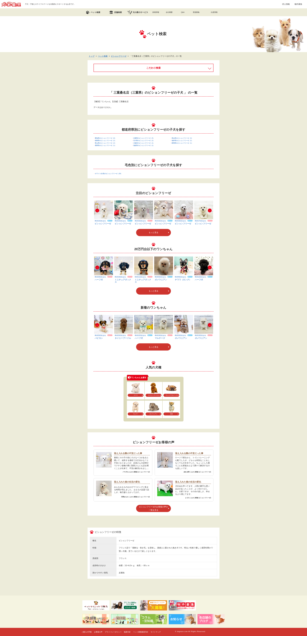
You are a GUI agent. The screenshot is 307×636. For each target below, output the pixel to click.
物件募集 (298, 4)
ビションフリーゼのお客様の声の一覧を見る (153, 508)
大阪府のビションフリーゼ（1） (143, 143)
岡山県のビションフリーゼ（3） (182, 138)
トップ (91, 56)
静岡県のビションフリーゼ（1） (182, 143)
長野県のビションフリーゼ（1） (105, 145)
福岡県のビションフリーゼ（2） (105, 140)
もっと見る (153, 232)
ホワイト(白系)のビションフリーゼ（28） (108, 173)
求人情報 (286, 4)
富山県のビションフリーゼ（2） (105, 143)
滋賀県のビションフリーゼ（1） (143, 145)
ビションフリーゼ (118, 56)
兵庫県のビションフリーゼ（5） (143, 138)
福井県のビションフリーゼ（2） (182, 140)
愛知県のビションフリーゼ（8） (105, 138)
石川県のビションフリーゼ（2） (143, 140)
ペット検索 (103, 56)
